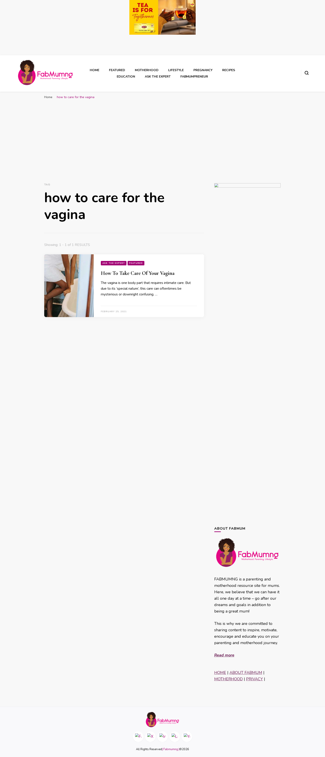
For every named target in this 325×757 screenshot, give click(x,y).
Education (126, 76)
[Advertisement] (162, 134)
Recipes (228, 70)
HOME (220, 672)
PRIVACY (254, 679)
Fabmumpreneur (194, 76)
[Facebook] (138, 736)
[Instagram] (162, 736)
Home (94, 70)
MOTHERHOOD (228, 679)
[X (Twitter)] (150, 736)
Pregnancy (202, 70)
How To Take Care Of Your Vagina (137, 273)
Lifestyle (176, 70)
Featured (117, 70)
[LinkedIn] (174, 736)
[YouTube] (187, 736)
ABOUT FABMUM (245, 672)
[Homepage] (162, 719)
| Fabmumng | (170, 749)
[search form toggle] (307, 73)
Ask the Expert (158, 76)
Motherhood (147, 70)
